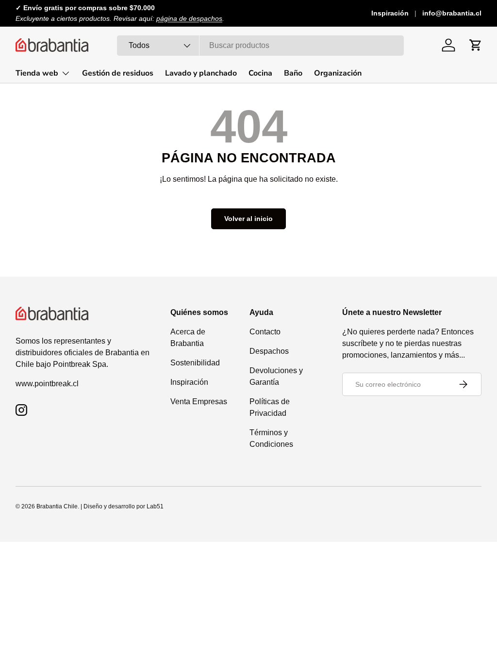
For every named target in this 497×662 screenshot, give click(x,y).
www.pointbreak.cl (47, 383)
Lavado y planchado (201, 73)
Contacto (265, 332)
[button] (475, 45)
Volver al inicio (248, 218)
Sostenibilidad (195, 363)
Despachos (269, 351)
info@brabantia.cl (451, 13)
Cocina (260, 73)
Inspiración (390, 13)
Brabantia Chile (57, 506)
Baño (293, 73)
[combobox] (260, 45)
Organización (338, 73)
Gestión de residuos (117, 73)
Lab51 (155, 506)
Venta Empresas (198, 401)
